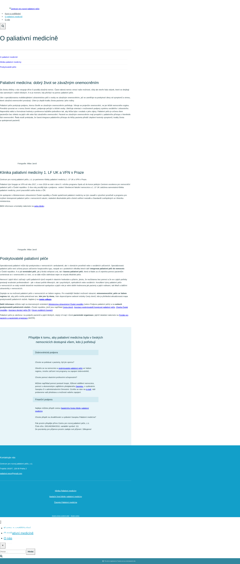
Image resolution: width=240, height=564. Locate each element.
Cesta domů (68, 307)
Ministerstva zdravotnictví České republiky (66, 304)
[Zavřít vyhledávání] (2, 546)
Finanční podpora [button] (43, 399)
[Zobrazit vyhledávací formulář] (3, 26)
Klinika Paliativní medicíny (65, 491)
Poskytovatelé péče (8, 67)
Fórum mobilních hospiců (42, 310)
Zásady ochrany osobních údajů (60, 516)
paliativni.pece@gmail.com (11, 473)
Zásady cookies (75, 516)
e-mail (88, 389)
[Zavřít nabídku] (0, 522)
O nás (7, 20)
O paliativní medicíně (13, 17)
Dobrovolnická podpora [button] (46, 352)
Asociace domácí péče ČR (19, 310)
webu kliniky (39, 206)
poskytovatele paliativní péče (70, 368)
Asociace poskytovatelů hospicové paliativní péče (94, 307)
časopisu (79, 386)
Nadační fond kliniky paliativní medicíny (65, 496)
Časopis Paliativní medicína (65, 502)
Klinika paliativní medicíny (10, 62)
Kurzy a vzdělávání (13, 14)
